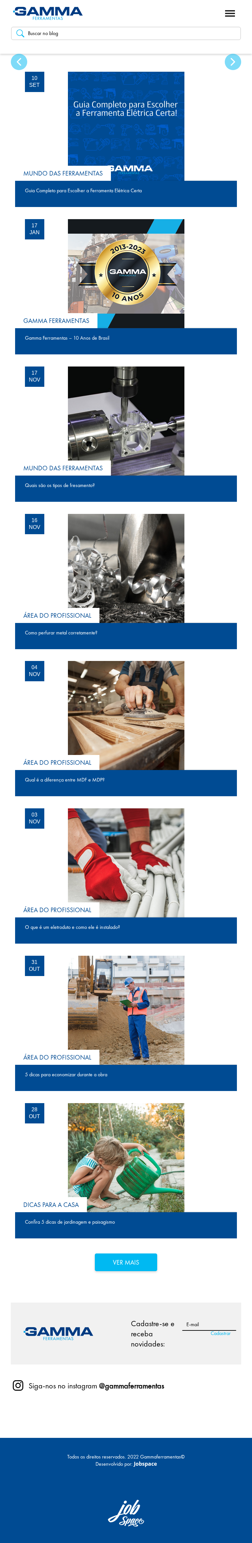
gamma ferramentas (56, 320)
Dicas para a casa (51, 1204)
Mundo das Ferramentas (63, 173)
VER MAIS (126, 1262)
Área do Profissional (57, 615)
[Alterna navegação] (230, 13)
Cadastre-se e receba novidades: (153, 1333)
